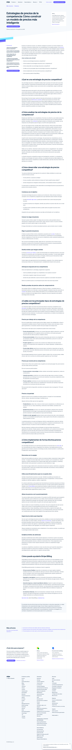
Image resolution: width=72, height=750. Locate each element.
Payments (24, 706)
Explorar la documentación (57, 658)
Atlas (23, 680)
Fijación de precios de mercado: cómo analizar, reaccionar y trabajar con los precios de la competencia (44, 629)
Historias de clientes (56, 680)
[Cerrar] (70, 744)
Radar (23, 709)
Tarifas (40, 2)
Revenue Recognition (26, 711)
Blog (53, 681)
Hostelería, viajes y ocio (41, 705)
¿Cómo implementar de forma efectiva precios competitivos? (13, 63)
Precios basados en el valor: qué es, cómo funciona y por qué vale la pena (38, 631)
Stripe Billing (32, 486)
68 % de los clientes (37, 99)
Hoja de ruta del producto (57, 700)
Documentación (40, 729)
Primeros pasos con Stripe (12, 26)
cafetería (35, 121)
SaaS (38, 697)
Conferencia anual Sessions (57, 684)
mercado (24, 308)
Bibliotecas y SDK (40, 735)
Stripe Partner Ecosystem (42, 723)
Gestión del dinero (40, 694)
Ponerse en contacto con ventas (58, 706)
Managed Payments (25, 703)
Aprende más (25, 597)
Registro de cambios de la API (42, 734)
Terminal (23, 716)
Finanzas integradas (41, 686)
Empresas (39, 678)
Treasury (23, 717)
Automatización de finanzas (42, 687)
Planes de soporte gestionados (58, 712)
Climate (23, 687)
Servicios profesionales (41, 712)
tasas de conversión (46, 520)
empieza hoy (41, 597)
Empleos (53, 701)
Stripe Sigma (24, 713)
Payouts (23, 708)
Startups (38, 680)
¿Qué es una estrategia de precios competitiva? (12, 48)
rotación (24, 291)
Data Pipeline (24, 692)
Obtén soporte (55, 710)
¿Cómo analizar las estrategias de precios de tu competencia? (13, 51)
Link (22, 702)
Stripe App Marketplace (41, 721)
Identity (23, 697)
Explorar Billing (40, 660)
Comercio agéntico (40, 681)
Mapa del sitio (54, 692)
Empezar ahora (10, 660)
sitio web (59, 445)
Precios (23, 678)
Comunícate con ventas (59, 2)
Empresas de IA (40, 698)
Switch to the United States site (49, 747)
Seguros (38, 706)
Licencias (54, 690)
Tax (22, 714)
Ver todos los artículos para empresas (12, 631)
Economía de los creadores (42, 700)
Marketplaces (39, 692)
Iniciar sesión (48, 2)
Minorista (38, 716)
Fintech (38, 702)
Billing (23, 683)
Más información (55, 24)
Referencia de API (40, 731)
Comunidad (54, 683)
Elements (23, 694)
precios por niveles (31, 252)
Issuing (23, 700)
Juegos (38, 703)
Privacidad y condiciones (57, 686)
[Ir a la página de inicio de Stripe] (8, 676)
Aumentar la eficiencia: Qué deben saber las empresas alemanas (36, 627)
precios (62, 47)
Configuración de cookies (57, 693)
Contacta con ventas (20, 660)
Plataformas (39, 695)
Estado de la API (40, 732)
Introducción (9, 45)
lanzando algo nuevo (32, 199)
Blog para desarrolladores (42, 739)
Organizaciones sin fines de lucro (43, 711)
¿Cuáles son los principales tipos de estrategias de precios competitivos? (13, 59)
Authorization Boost (26, 681)
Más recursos (10, 6)
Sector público (40, 714)
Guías (53, 678)
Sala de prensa (55, 703)
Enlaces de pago (25, 705)
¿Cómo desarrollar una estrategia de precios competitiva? (11, 55)
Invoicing (23, 698)
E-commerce (39, 684)
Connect (23, 689)
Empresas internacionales (42, 689)
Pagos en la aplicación (41, 691)
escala (53, 234)
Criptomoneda (24, 691)
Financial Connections (26, 695)
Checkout (24, 686)
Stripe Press (54, 704)
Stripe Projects (40, 737)
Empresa (17, 6)
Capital (23, 684)
